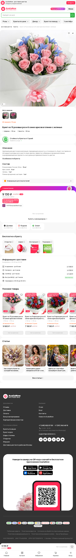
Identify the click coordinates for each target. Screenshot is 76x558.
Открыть (71, 3)
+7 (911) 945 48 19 (61, 425)
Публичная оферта (13, 531)
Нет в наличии (61, 547)
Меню (70, 9)
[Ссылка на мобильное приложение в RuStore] (30, 473)
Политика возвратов (29, 531)
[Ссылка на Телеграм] (41, 439)
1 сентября (68, 21)
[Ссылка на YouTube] (63, 439)
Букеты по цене (19, 21)
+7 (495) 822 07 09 (46, 425)
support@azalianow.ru (47, 434)
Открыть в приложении (14, 3)
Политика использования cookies (42, 534)
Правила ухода (15, 141)
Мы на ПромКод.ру (62, 534)
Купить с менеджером (37, 219)
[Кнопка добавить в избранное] (21, 295)
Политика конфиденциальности (19, 534)
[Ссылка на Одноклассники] (54, 439)
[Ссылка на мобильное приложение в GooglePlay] (45, 467)
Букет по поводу (51, 21)
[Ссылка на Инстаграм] (45, 439)
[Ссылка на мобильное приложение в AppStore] (30, 467)
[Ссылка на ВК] (49, 439)
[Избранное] (68, 33)
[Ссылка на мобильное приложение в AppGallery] (45, 473)
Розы (5, 21)
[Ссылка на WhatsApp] (58, 439)
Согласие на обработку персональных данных (53, 531)
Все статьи (37, 378)
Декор (35, 21)
